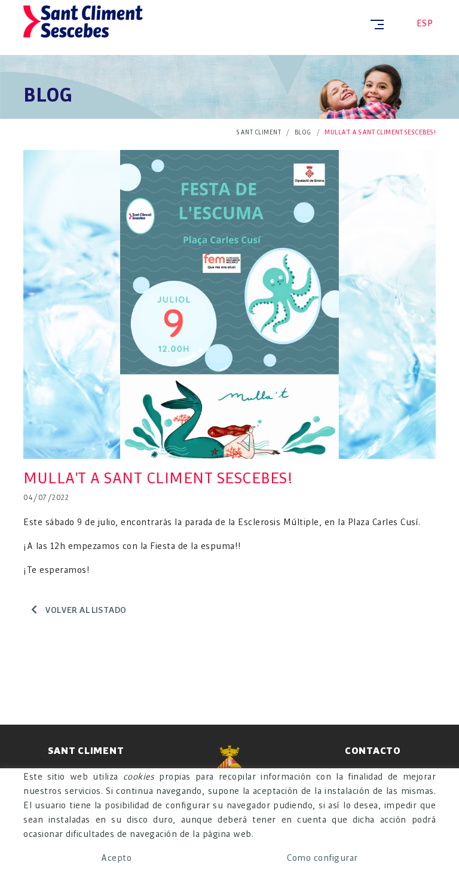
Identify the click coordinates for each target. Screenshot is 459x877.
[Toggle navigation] (375, 24)
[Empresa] (195, 21)
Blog (303, 132)
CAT (402, 23)
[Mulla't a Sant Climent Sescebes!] (229, 302)
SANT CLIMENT (259, 132)
